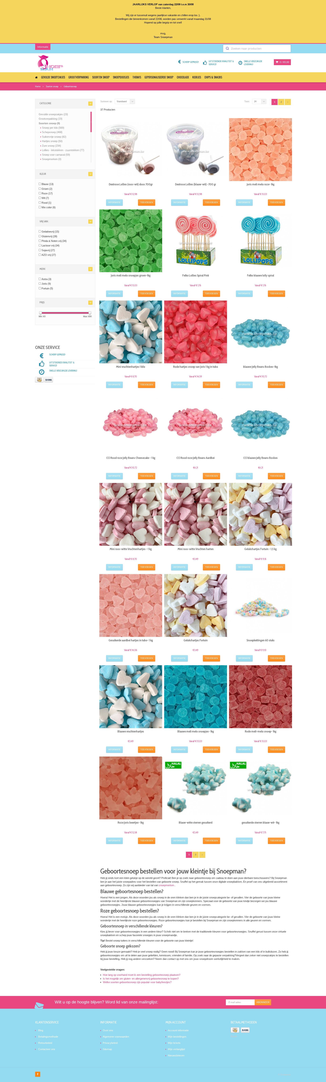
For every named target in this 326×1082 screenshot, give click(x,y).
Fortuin (47, 288)
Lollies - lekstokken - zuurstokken (63, 150)
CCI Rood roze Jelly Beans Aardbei (195, 458)
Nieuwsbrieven (176, 1055)
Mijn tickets (174, 1042)
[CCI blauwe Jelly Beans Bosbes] (260, 423)
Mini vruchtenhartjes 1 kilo (130, 366)
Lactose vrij (50, 245)
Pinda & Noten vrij (54, 240)
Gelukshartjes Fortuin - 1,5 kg (260, 549)
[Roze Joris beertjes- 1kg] (130, 788)
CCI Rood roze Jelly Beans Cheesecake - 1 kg (130, 458)
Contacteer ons (46, 1049)
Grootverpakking (78, 77)
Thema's (136, 77)
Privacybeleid (110, 1042)
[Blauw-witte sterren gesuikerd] (195, 788)
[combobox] (257, 48)
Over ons (108, 1030)
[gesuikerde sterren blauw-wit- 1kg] (260, 788)
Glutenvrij (49, 236)
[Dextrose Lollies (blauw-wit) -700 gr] (195, 149)
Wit (45, 198)
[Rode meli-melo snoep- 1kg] (260, 696)
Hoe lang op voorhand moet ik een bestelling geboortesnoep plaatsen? (141, 974)
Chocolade (183, 77)
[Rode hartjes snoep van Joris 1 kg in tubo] (195, 332)
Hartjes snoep (52, 141)
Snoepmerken (51, 159)
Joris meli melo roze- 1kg (260, 184)
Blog (40, 1030)
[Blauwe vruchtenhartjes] (130, 696)
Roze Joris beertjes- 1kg (131, 822)
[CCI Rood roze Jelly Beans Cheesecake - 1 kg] (130, 423)
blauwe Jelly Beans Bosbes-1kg (260, 366)
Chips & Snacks (213, 77)
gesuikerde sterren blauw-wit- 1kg (260, 822)
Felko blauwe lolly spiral (260, 275)
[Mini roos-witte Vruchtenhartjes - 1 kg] (130, 514)
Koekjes (196, 77)
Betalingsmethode (48, 1036)
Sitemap (107, 1049)
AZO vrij (49, 254)
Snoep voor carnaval (56, 154)
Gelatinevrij (50, 231)
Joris (46, 283)
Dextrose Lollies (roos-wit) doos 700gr (131, 184)
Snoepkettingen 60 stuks (261, 640)
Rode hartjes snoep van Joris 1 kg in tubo (195, 366)
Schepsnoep (52, 132)
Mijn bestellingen (177, 1036)
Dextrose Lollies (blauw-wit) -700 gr (195, 184)
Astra (46, 279)
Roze (47, 193)
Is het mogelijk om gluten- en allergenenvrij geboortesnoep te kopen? (141, 978)
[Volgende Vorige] (288, 102)
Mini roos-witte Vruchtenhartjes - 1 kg (131, 549)
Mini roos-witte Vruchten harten (196, 549)
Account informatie (178, 1030)
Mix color (49, 207)
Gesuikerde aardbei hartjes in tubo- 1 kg (130, 640)
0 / (284, 62)
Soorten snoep (101, 77)
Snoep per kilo (53, 127)
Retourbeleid (45, 1042)
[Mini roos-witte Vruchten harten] (195, 514)
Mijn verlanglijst (176, 1049)
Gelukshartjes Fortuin (196, 640)
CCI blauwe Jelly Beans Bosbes (260, 458)
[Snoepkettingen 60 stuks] (260, 605)
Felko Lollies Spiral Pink (195, 275)
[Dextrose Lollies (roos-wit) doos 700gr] (130, 149)
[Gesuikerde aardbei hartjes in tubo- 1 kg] (130, 605)
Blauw (47, 184)
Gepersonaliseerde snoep (158, 77)
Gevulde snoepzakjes (53, 77)
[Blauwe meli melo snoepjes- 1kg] (195, 696)
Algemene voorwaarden (116, 1036)
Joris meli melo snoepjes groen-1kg (130, 275)
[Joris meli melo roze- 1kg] (260, 149)
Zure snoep (51, 145)
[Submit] (227, 48)
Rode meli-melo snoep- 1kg (260, 731)
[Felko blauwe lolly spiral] (260, 240)
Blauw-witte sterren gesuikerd (195, 822)
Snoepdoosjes (121, 77)
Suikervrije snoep (54, 136)
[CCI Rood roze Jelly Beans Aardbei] (195, 423)
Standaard (122, 101)
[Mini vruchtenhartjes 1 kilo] (130, 332)
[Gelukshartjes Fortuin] (195, 605)
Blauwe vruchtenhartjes (130, 731)
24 (255, 101)
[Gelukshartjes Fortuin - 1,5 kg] (260, 514)
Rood (46, 202)
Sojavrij (48, 250)
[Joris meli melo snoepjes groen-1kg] (130, 240)
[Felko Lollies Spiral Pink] (195, 240)
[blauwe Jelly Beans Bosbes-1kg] (260, 332)
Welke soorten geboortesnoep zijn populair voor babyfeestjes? (137, 982)
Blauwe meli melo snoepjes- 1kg (195, 731)
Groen (47, 188)
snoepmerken (166, 885)
